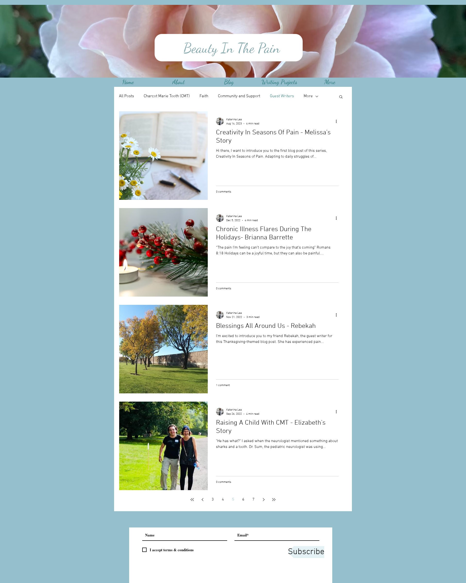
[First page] (192, 499)
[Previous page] (202, 499)
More (308, 96)
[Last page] (273, 499)
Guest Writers (282, 96)
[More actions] (338, 121)
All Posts (126, 96)
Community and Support (239, 96)
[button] (341, 97)
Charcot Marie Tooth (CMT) (167, 96)
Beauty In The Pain (230, 48)
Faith (204, 96)
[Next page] (263, 499)
